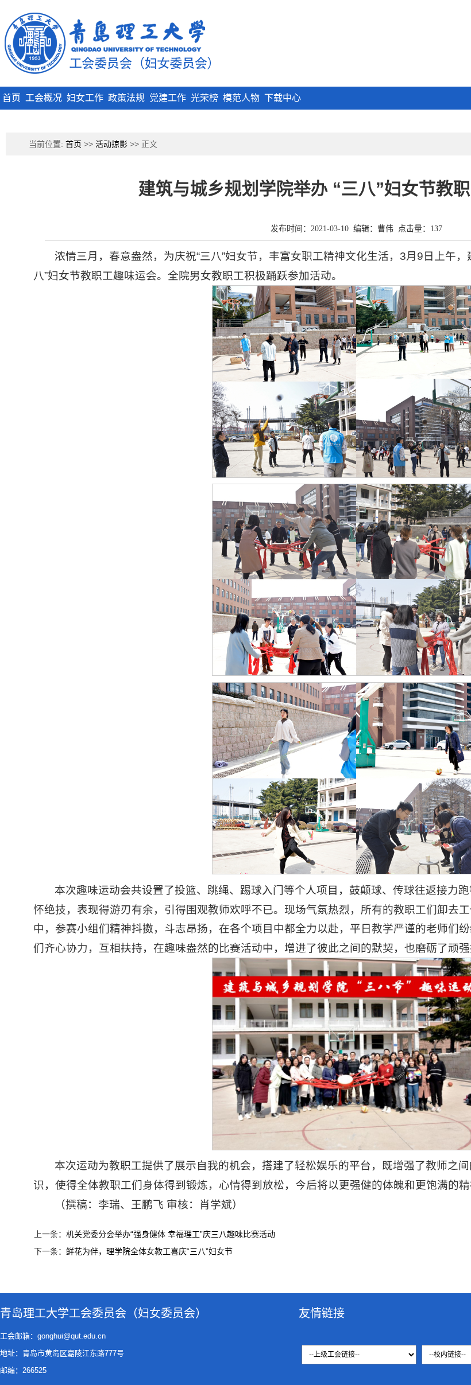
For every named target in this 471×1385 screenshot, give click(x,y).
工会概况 (43, 98)
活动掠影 (111, 144)
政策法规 (126, 98)
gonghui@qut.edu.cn (71, 1336)
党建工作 (167, 98)
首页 (11, 98)
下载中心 (282, 98)
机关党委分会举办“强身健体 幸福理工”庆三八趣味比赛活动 (170, 1234)
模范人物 (241, 98)
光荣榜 (204, 98)
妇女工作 (85, 98)
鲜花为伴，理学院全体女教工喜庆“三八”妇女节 (149, 1251)
